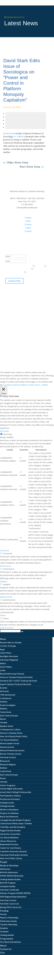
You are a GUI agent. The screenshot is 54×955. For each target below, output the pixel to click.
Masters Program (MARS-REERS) (15, 893)
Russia (3, 719)
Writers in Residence (9, 809)
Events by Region (7, 705)
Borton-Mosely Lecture (10, 753)
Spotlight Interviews (9, 656)
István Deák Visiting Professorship (15, 792)
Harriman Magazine (9, 659)
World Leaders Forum (9, 743)
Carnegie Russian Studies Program (15, 820)
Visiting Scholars (7, 806)
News (3, 639)
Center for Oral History (10, 848)
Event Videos (6, 666)
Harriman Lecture (8, 757)
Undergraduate (7, 935)
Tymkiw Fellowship (8, 924)
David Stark (9, 133)
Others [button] (3, 615)
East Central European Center (17, 269)
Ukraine (3, 722)
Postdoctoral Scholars (10, 799)
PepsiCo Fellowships (9, 917)
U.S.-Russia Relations (9, 740)
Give (2, 952)
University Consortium (10, 834)
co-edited (18, 136)
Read (2, 649)
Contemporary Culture (10, 729)
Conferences (5, 698)
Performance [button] (5, 566)
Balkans (3, 708)
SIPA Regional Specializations (13, 896)
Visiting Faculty (7, 802)
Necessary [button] (4, 431)
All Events (4, 691)
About (3, 945)
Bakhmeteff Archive (9, 844)
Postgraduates (6, 938)
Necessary (7, 434)
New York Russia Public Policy (13, 736)
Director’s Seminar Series (11, 733)
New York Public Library (11, 858)
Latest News (5, 652)
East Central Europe (9, 715)
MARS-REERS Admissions (11, 875)
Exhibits (3, 701)
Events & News (11, 266)
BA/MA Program (8, 882)
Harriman (39, 266)
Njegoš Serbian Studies (10, 830)
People (3, 861)
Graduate (4, 931)
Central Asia (5, 712)
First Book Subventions (10, 942)
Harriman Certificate (9, 889)
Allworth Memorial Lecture (12, 750)
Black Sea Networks (9, 816)
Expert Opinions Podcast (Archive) (15, 684)
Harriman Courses (8, 900)
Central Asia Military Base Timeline (16, 823)
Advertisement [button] (6, 597)
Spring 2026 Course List (10, 907)
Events (3, 687)
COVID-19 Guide (8, 646)
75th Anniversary (7, 694)
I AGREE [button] (44, 385)
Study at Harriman (9, 865)
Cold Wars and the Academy (12, 827)
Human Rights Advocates (11, 788)
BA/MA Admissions (9, 872)
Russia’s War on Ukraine (10, 642)
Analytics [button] (3, 581)
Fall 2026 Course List (9, 903)
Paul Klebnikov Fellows (10, 795)
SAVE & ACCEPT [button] (7, 628)
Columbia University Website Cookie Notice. (21, 385)
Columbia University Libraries (13, 851)
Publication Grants (8, 921)
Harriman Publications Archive (14, 855)
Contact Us (5, 949)
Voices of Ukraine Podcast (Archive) (16, 677)
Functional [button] (4, 550)
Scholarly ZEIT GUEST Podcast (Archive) (18, 680)
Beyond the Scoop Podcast (12, 673)
